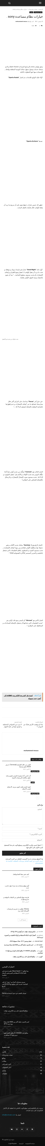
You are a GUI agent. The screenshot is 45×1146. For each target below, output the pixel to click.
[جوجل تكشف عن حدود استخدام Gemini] (37, 996)
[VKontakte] (12, 1129)
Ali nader (39, 945)
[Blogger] (32, 1129)
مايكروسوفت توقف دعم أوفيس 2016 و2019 (22, 931)
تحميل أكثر (23, 920)
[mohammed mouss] (14, 21)
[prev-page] (41, 798)
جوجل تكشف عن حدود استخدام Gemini (14, 993)
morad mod (38, 941)
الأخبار (32, 782)
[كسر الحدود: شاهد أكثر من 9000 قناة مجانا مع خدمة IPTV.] (37, 1025)
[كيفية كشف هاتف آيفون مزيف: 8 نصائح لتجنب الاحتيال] (37, 790)
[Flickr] (22, 1129)
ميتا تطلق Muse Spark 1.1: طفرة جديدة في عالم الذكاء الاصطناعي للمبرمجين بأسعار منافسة (15, 973)
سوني (31, 12)
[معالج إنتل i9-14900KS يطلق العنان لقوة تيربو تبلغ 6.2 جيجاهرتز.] (37, 1036)
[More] (15, 31)
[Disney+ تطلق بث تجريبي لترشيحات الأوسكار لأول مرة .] (37, 912)
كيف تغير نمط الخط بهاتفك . (20, 874)
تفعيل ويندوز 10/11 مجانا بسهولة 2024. (20, 941)
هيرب (40, 951)
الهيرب (40, 957)
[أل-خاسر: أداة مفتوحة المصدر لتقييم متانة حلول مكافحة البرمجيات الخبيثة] (37, 779)
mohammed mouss (21, 21)
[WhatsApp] (20, 31)
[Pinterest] (24, 31)
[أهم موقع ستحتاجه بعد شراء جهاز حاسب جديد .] (37, 889)
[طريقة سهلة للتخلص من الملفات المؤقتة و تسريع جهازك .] (37, 900)
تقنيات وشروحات (32, 9)
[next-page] (37, 798)
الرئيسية (41, 9)
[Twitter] (29, 31)
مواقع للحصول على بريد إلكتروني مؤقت (24, 957)
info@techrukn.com (8, 1115)
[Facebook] (34, 31)
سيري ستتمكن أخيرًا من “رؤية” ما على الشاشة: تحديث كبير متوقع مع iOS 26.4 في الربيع (15, 984)
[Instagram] (17, 1129)
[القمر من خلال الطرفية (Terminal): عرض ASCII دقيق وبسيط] (37, 768)
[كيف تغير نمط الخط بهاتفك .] (37, 877)
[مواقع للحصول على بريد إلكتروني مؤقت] (37, 1014)
